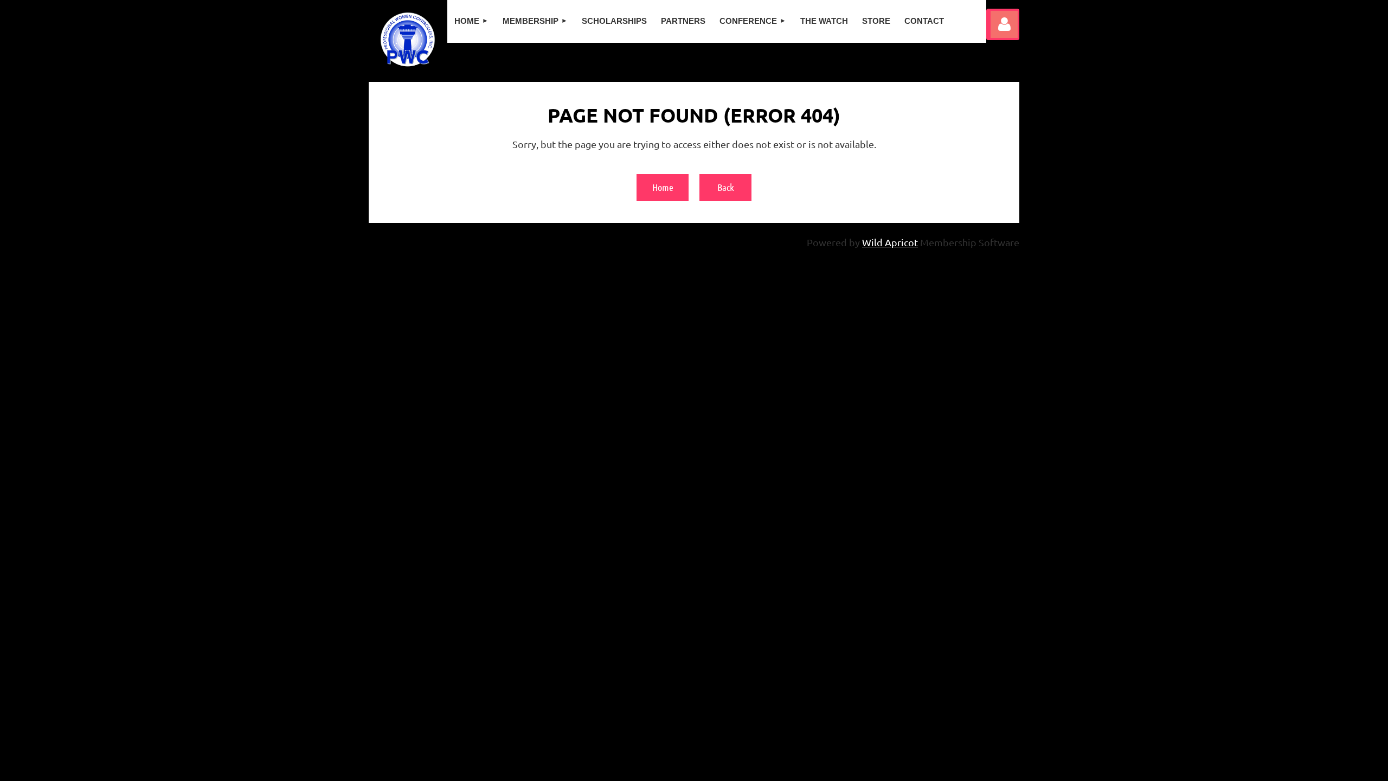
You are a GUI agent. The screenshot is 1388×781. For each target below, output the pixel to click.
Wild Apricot (890, 242)
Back (725, 187)
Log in (1004, 24)
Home (662, 187)
